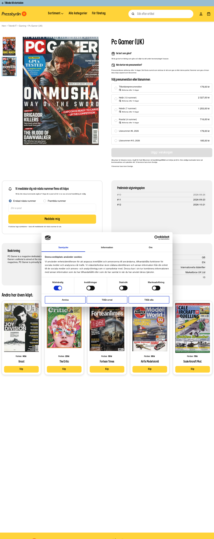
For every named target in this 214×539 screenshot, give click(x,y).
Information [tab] (107, 247)
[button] (56, 14)
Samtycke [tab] (63, 247)
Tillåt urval (107, 300)
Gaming (22, 25)
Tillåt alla (148, 300)
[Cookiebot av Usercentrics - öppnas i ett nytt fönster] (156, 237)
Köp (21, 369)
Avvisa (65, 300)
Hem (4, 25)
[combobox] (160, 14)
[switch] (90, 288)
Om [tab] (150, 247)
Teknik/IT (12, 25)
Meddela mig (52, 219)
